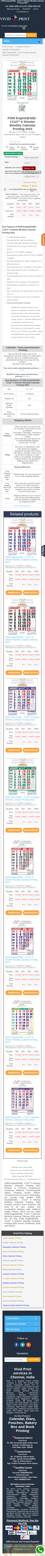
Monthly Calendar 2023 (13, 1179)
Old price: (27, 182)
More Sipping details (22, 506)
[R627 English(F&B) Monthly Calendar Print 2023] (22, 1017)
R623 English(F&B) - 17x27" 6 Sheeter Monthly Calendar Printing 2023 (21, 880)
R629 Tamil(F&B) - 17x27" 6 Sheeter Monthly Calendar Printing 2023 (22, 1118)
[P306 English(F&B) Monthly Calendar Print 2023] (22, 537)
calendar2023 (32, 1179)
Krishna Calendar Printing (13, 1260)
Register (26, 9)
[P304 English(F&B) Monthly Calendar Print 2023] (22, 617)
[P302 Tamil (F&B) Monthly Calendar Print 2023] (22, 697)
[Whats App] (40, 1550)
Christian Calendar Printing (13, 1287)
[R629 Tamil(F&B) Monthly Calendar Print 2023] (22, 1097)
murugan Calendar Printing (13, 1278)
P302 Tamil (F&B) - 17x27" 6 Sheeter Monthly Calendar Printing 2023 (22, 718)
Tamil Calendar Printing (12, 1238)
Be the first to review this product (23, 144)
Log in (35, 9)
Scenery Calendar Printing (13, 1301)
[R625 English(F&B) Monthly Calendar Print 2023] (22, 937)
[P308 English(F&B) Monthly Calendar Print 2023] (22, 107)
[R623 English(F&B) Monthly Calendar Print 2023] (22, 857)
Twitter (22, 1344)
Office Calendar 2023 (20, 1176)
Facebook (16, 1344)
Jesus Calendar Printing (12, 1292)
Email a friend (36, 147)
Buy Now (26, 376)
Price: (25, 186)
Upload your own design (15, 168)
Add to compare (24, 147)
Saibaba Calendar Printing (13, 1283)
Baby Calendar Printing (12, 1296)
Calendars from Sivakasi (19, 1170)
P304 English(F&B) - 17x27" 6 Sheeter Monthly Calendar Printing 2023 (21, 640)
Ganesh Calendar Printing (13, 1265)
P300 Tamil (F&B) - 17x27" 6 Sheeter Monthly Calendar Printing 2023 (22, 798)
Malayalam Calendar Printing (14, 1247)
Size (7, 162)
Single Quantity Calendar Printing (16, 1305)
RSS (28, 1344)
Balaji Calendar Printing (12, 1269)
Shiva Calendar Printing (12, 1256)
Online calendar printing (19, 1173)
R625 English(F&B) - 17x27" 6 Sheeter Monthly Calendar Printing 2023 (21, 960)
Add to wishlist (12, 148)
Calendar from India (19, 1167)
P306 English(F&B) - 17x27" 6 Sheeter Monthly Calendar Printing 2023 (21, 560)
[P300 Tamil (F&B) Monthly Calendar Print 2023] (22, 777)
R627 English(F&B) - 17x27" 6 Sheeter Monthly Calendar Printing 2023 (21, 1040)
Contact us (43, 239)
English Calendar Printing (13, 1243)
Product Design (12, 157)
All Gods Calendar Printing (13, 1252)
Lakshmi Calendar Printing (13, 1274)
